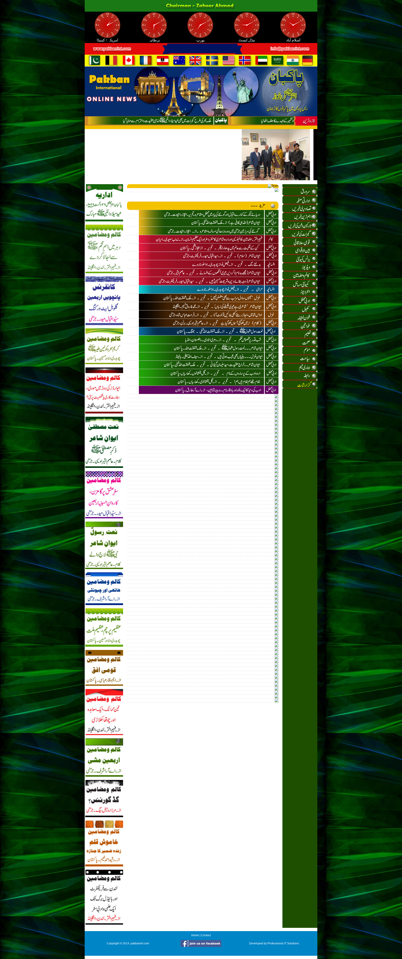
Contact (206, 935)
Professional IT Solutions (283, 943)
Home (195, 935)
